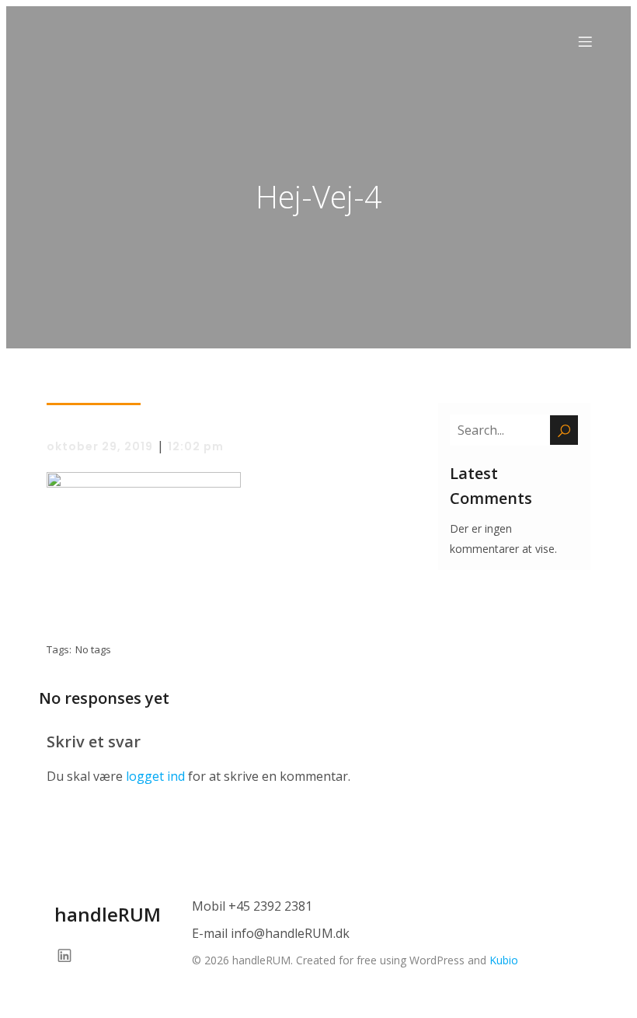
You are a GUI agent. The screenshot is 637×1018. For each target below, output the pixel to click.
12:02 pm (196, 446)
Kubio (503, 960)
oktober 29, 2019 (100, 446)
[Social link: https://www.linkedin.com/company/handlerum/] (70, 954)
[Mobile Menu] (585, 41)
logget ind (155, 776)
